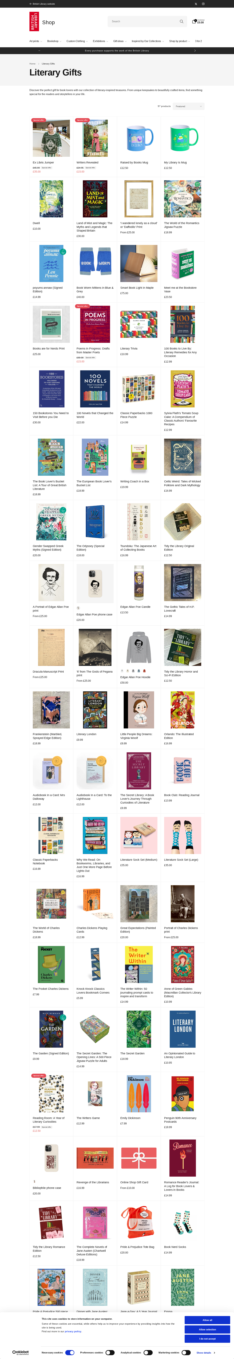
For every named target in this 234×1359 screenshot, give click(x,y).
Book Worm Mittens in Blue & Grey (95, 289)
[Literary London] (95, 722)
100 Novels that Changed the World (95, 415)
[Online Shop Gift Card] (139, 1170)
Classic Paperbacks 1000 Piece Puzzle (136, 415)
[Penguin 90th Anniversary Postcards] (182, 1106)
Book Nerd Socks (175, 1247)
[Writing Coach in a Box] (139, 469)
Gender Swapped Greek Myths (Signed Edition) (48, 547)
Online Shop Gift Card (134, 1182)
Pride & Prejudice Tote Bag (137, 1247)
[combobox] (147, 21)
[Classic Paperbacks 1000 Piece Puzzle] (139, 401)
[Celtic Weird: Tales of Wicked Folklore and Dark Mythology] (182, 469)
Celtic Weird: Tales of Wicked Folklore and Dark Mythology (182, 483)
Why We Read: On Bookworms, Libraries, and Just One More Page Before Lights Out (94, 865)
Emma (168, 1311)
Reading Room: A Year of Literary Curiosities (48, 1119)
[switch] (110, 1352)
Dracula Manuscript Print (48, 671)
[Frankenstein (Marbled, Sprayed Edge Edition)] (51, 722)
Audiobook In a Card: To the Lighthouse (94, 797)
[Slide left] (39, 50)
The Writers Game (88, 1118)
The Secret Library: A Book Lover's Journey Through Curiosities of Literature (137, 799)
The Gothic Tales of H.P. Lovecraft (179, 608)
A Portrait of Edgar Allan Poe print (51, 608)
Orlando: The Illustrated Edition (179, 736)
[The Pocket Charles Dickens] (51, 977)
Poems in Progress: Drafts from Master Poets (93, 350)
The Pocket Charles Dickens (51, 988)
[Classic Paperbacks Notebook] (51, 848)
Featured (180, 106)
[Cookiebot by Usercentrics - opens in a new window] (21, 1352)
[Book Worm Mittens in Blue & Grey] (95, 276)
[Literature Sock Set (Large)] (182, 848)
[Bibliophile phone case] (51, 1170)
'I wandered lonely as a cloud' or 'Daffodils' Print (138, 225)
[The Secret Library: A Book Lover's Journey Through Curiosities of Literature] (139, 783)
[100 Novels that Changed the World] (95, 401)
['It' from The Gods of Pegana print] (95, 660)
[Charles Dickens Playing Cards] (95, 916)
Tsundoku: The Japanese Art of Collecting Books (138, 547)
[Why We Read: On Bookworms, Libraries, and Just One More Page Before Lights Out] (95, 848)
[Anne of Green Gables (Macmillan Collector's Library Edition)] (182, 977)
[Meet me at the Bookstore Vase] (182, 276)
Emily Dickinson (130, 1118)
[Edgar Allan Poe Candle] (139, 595)
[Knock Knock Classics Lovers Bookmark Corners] (95, 977)
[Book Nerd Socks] (182, 1235)
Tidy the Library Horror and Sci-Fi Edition (181, 673)
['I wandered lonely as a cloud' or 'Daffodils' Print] (139, 211)
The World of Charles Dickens (46, 929)
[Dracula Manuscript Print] (51, 660)
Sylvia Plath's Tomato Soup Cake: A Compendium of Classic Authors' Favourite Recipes (181, 419)
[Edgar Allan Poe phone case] (95, 597)
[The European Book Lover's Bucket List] (95, 469)
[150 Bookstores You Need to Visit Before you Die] (51, 401)
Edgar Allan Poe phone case (94, 614)
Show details (204, 1352)
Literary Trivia (128, 348)
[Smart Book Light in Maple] (139, 276)
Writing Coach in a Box (134, 481)
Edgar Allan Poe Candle (135, 606)
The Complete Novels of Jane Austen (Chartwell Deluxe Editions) (92, 1250)
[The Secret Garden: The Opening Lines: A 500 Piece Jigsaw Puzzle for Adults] (95, 1041)
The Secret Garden (132, 1053)
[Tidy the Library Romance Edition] (51, 1235)
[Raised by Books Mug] (139, 150)
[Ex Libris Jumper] (51, 150)
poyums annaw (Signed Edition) (48, 289)
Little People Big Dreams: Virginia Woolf (136, 736)
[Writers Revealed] (95, 150)
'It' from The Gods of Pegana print (95, 673)
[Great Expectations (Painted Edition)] (139, 916)
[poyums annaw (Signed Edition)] (51, 276)
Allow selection (207, 1329)
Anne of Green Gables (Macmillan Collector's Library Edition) (182, 992)
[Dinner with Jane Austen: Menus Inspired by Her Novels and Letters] (95, 1299)
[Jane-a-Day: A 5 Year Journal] (139, 1299)
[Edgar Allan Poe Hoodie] (139, 660)
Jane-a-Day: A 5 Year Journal (138, 1311)
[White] (122, 671)
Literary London (86, 734)
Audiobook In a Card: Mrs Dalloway (49, 797)
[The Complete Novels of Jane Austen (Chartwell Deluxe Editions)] (95, 1235)
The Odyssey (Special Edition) (90, 547)
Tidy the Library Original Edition (179, 547)
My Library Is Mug (175, 162)
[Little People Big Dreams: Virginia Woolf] (139, 722)
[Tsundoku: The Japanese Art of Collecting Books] (139, 534)
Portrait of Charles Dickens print (181, 929)
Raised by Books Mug (134, 162)
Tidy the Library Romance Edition (49, 1248)
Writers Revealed (87, 162)
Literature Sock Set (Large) (181, 859)
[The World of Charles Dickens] (51, 916)
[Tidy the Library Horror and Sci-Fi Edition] (182, 660)
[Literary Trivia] (139, 336)
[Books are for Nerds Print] (51, 336)
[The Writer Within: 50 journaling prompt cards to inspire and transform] (139, 977)
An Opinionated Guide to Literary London (179, 1055)
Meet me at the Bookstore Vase (180, 289)
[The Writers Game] (95, 1106)
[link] (42, 4)
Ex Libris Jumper (43, 162)
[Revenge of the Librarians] (95, 1170)
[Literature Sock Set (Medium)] (139, 848)
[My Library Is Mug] (182, 150)
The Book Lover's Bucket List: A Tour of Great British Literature (49, 485)
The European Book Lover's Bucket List (94, 483)
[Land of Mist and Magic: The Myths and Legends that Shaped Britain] (95, 211)
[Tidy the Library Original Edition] (182, 534)
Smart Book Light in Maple (137, 287)
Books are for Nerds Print (49, 348)
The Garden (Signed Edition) (51, 1053)
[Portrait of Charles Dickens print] (182, 916)
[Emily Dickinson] (139, 1106)
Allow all (207, 1320)
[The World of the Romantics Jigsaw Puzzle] (182, 211)
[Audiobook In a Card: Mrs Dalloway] (51, 783)
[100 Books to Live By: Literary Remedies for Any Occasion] (182, 336)
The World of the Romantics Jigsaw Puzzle (181, 225)
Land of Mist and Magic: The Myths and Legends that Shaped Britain (94, 227)
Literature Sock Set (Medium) (138, 859)
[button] (198, 21)
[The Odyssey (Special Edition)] (95, 534)
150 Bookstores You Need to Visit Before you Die (51, 415)
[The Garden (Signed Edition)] (51, 1041)
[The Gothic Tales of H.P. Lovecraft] (182, 595)
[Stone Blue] (139, 671)
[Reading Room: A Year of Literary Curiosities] (51, 1106)
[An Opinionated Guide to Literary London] (182, 1041)
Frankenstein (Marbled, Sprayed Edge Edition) (47, 736)
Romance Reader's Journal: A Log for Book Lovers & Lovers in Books (181, 1186)
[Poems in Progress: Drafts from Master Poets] (95, 336)
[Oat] (127, 671)
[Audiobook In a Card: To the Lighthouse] (95, 783)
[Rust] (144, 671)
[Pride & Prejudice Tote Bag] (139, 1235)
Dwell (36, 223)
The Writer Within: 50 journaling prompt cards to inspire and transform (136, 992)
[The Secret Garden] (139, 1041)
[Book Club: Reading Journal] (182, 783)
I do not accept (207, 1338)
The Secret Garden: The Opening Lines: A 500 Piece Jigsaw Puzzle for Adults (94, 1057)
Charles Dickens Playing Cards (92, 929)
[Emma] (182, 1299)
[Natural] (78, 608)
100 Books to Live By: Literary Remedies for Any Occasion (180, 352)
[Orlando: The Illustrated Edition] (182, 722)
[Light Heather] (133, 671)
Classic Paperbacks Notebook (45, 861)
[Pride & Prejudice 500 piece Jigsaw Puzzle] (51, 1299)
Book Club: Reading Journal (181, 795)
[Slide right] (194, 50)
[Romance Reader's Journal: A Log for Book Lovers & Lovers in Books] (182, 1170)
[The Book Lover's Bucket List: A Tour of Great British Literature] (51, 469)
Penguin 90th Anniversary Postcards (180, 1119)
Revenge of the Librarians (93, 1182)
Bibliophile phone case (47, 1188)
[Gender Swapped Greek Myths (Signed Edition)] (51, 534)
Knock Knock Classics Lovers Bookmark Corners (93, 990)
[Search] (181, 21)
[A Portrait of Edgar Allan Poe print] (51, 595)
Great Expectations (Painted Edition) (138, 929)
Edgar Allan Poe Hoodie (135, 677)
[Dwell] (51, 211)
